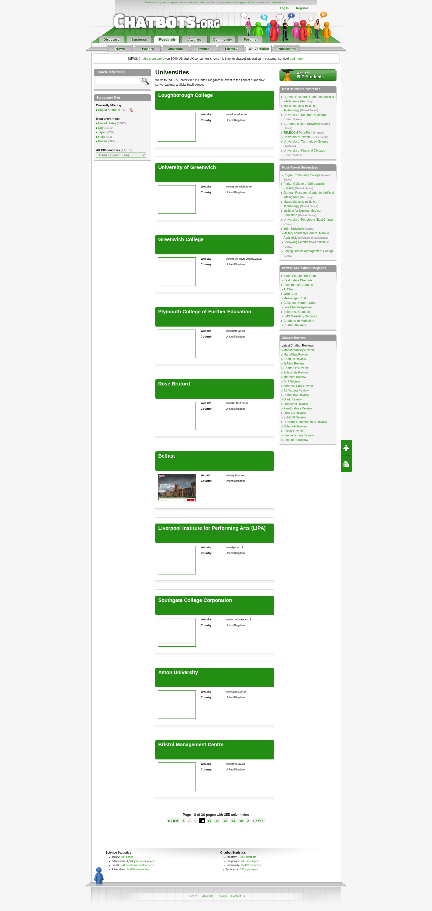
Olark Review (293, 399)
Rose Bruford (174, 383)
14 (233, 821)
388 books (127, 856)
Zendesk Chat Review (299, 386)
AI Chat (289, 289)
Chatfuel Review (295, 359)
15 (241, 821)
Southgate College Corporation (195, 600)
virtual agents (170, 2)
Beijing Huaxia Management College (309, 251)
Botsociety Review (296, 372)
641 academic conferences (137, 865)
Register (302, 8)
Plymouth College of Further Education (204, 311)
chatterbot (278, 2)
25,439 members (251, 865)
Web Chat (290, 294)
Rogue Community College (302, 175)
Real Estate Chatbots (298, 280)
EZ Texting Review (296, 390)
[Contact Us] (346, 464)
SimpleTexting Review (299, 435)
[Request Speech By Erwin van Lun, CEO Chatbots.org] (346, 448)
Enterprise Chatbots (297, 312)
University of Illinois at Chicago (304, 150)
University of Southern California (306, 115)
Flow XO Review (295, 413)
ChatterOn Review (296, 368)
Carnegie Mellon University (302, 124)
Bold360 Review (295, 417)
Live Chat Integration (298, 307)
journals (139, 861)
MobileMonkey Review (299, 350)
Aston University (178, 672)
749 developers (250, 861)
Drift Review (292, 381)
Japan (102, 132)
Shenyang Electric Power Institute (306, 242)
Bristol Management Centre (191, 744)
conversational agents (234, 2)
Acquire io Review (296, 440)
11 (209, 821)
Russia (103, 141)
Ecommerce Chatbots (298, 285)
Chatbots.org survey (152, 58)
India (101, 137)
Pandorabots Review (298, 408)
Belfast (166, 456)
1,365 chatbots (247, 856)
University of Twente (297, 137)
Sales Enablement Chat (300, 276)
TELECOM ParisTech (298, 132)
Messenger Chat (295, 298)
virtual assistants (189, 2)
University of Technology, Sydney (306, 141)
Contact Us (238, 896)
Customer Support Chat (300, 303)
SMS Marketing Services (300, 316)
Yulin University (294, 228)
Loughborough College (185, 95)
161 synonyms (249, 869)
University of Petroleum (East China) (308, 219)
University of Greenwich (187, 167)
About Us (208, 896)
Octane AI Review (296, 426)
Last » (258, 821)
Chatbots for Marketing (299, 321)
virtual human (256, 2)
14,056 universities (137, 869)
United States (107, 123)
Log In (284, 8)
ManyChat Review (296, 354)
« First (173, 821)
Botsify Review (294, 431)
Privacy (222, 896)
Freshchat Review (296, 404)
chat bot (205, 2)
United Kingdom (109, 110)
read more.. (296, 58)
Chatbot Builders (295, 325)
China (102, 128)
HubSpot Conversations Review (305, 422)
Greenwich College (181, 239)
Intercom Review (295, 377)
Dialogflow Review (296, 395)
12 (217, 821)
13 (225, 821)
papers (151, 861)
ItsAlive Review (294, 363)
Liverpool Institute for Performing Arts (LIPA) (212, 528)
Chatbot (149, 2)
